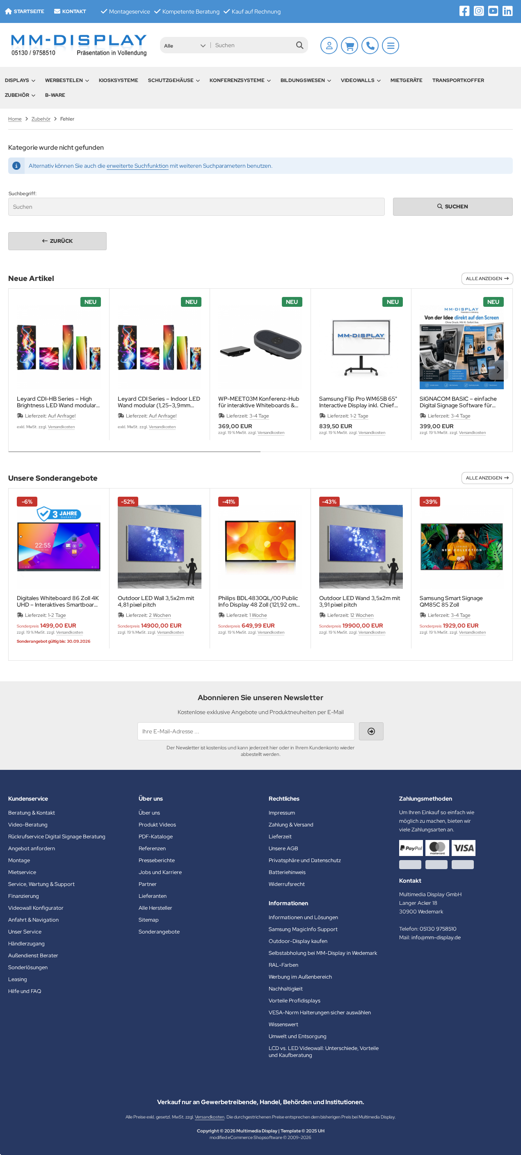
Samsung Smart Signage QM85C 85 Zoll (451, 601)
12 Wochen (362, 615)
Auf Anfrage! (61, 416)
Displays (17, 80)
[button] (184, 45)
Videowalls (358, 80)
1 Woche (258, 615)
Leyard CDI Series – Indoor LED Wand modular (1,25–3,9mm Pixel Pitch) (159, 402)
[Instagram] (479, 11)
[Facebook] (464, 11)
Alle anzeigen (484, 278)
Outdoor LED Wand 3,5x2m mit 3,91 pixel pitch (359, 601)
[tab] (134, 458)
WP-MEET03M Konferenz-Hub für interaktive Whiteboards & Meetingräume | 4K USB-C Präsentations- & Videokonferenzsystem (258, 402)
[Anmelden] (329, 45)
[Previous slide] (22, 370)
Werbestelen (64, 80)
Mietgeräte (407, 80)
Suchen (453, 206)
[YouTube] (493, 11)
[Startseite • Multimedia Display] (78, 45)
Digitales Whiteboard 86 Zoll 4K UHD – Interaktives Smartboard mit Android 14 (58, 601)
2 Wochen (160, 615)
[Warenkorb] (349, 45)
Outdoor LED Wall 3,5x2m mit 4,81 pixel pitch (156, 601)
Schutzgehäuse (171, 80)
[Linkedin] (508, 11)
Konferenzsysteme (237, 80)
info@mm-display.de (436, 937)
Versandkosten (61, 426)
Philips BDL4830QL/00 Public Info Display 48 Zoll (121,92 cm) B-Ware (258, 601)
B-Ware (55, 95)
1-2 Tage (359, 416)
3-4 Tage (259, 416)
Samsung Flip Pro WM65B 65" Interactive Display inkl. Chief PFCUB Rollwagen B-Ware (358, 402)
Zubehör (17, 95)
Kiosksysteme (118, 80)
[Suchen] (300, 45)
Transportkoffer (458, 80)
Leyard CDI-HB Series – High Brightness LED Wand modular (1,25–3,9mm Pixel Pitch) (56, 402)
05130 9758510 (438, 928)
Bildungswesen (303, 80)
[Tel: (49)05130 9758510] (370, 45)
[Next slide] (498, 370)
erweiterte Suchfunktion (138, 165)
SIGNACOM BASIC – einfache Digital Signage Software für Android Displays (458, 402)
